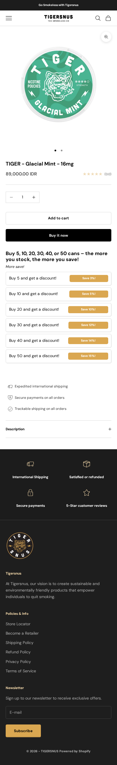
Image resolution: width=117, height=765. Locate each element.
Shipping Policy (20, 642)
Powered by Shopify (75, 751)
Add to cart (58, 218)
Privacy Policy (18, 661)
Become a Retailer (22, 633)
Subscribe (23, 730)
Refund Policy (18, 651)
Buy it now (58, 235)
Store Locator (18, 623)
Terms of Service (21, 670)
